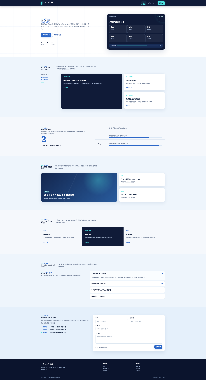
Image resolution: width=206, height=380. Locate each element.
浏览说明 (138, 368)
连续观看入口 (151, 3)
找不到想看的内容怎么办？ (127, 283)
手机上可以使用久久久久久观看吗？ (127, 290)
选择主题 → (87, 242)
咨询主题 (98, 325)
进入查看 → (46, 242)
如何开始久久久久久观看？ (127, 273)
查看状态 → (129, 105)
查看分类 (138, 366)
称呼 (97, 318)
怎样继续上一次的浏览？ (127, 296)
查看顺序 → (128, 242)
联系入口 (161, 3)
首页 (144, 3)
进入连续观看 (46, 35)
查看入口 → (66, 87)
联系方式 (132, 318)
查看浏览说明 (57, 35)
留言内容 (98, 333)
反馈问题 (138, 370)
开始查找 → (129, 87)
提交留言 (158, 347)
